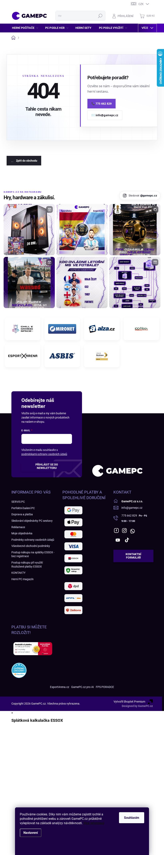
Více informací (93, 823)
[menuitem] (26, 28)
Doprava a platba (22, 514)
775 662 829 (129, 515)
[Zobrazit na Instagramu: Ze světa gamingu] (134, 229)
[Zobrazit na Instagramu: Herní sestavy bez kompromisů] (29, 229)
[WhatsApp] (132, 531)
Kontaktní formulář (133, 556)
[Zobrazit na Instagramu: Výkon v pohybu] (134, 282)
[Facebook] (116, 531)
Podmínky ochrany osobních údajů (32, 539)
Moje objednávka (21, 533)
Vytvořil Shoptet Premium (129, 701)
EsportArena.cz (59, 687)
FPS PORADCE (105, 687)
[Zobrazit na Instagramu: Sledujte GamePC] (82, 282)
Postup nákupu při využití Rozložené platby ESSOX (27, 564)
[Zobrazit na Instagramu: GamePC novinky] (82, 229)
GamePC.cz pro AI (82, 687)
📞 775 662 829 (101, 103)
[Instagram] (124, 531)
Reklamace (18, 527)
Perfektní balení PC (23, 508)
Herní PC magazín (22, 579)
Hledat (100, 15)
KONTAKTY (18, 572)
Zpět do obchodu (26, 160)
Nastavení (30, 833)
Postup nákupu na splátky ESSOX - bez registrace (32, 554)
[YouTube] (117, 540)
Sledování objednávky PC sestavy (32, 520)
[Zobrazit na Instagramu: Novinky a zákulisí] (29, 282)
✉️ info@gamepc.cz (104, 115)
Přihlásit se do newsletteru (46, 466)
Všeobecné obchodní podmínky (30, 546)
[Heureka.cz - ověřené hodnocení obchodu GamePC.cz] (19, 670)
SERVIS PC (18, 501)
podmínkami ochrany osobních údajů (44, 454)
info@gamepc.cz (131, 507)
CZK (141, 4)
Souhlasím (131, 818)
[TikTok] (127, 540)
